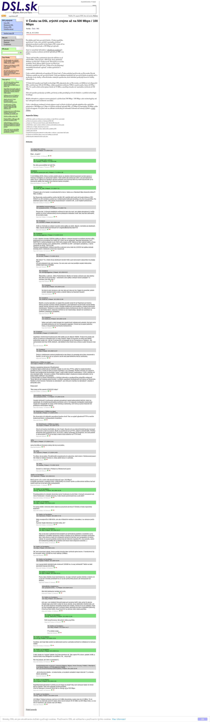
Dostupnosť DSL (8, 25)
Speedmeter (7, 40)
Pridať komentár (31, 709)
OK (202, 719)
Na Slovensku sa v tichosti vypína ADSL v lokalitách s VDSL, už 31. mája (11, 61)
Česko (33, 28)
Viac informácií (119, 719)
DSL (38, 28)
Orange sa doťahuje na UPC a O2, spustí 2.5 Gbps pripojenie (11, 67)
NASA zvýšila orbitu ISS (11, 116)
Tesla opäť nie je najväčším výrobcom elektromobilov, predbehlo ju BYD (11, 131)
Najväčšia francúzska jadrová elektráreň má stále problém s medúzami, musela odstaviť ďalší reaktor (12, 90)
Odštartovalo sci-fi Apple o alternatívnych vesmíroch (11, 96)
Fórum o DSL (8, 27)
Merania (12, 40)
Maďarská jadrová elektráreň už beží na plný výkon (37, 136)
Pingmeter (6, 42)
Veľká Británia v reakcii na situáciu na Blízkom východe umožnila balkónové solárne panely (12, 124)
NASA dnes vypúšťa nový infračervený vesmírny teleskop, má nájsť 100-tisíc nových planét (45, 119)
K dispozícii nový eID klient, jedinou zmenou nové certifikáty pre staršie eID (12, 112)
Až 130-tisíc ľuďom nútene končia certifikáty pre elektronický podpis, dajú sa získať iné (12, 72)
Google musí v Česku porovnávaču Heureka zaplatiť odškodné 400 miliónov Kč (10, 106)
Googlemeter (7, 44)
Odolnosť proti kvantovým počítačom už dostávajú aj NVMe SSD (40, 121)
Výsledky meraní (8, 29)
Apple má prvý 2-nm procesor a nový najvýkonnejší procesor (10, 101)
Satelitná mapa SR (9, 33)
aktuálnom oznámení (54, 50)
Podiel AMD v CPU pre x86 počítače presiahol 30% (11, 119)
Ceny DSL (7, 23)
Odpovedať (33, 156)
